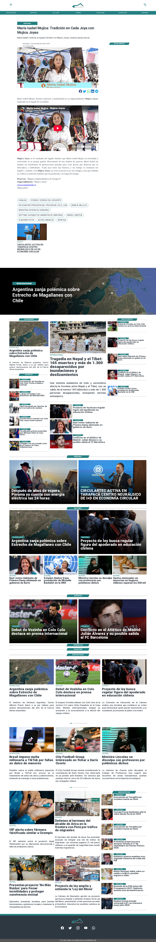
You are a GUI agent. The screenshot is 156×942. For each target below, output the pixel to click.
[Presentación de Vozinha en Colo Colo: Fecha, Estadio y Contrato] (14, 383)
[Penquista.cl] (11, 6)
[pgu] (107, 888)
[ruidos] (31, 880)
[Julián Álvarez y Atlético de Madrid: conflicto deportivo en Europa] (112, 374)
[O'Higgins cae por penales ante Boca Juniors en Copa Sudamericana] (14, 446)
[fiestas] (107, 844)
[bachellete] (112, 391)
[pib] (107, 859)
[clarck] (14, 408)
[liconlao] (95, 574)
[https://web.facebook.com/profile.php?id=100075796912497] (62, 929)
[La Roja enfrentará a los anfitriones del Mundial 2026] (14, 396)
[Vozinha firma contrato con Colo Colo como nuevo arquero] (14, 421)
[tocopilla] (107, 799)
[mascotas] (130, 574)
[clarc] (14, 433)
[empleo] (107, 903)
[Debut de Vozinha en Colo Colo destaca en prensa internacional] (112, 326)
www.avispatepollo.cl (26, 185)
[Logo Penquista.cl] (78, 9)
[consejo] (107, 814)
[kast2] (112, 358)
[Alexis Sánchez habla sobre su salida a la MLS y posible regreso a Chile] (107, 874)
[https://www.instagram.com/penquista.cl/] (78, 929)
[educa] (112, 342)
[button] (22, 200)
